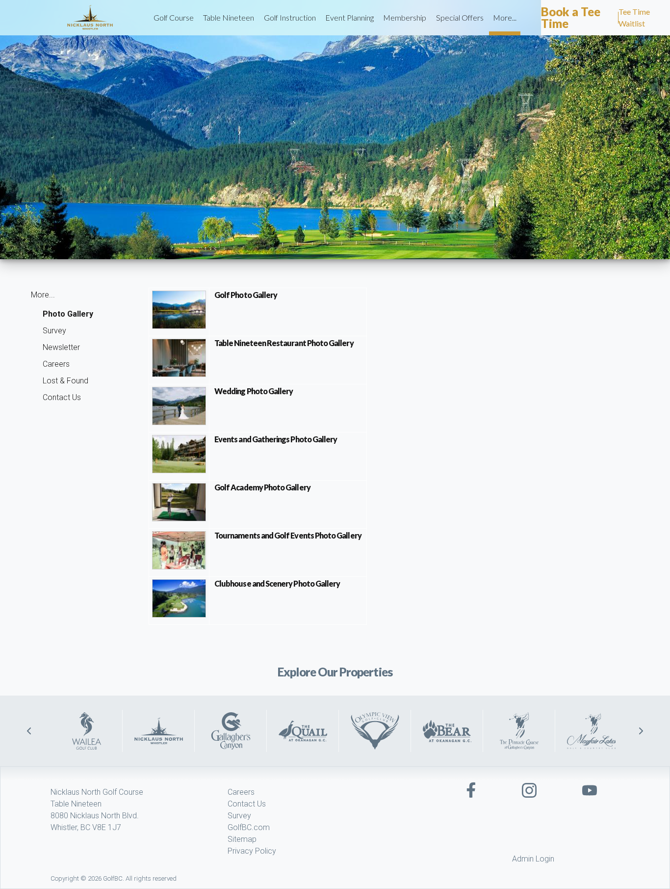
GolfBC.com (249, 827)
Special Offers (460, 17)
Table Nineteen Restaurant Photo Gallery (284, 343)
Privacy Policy (252, 851)
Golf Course (174, 17)
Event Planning (349, 17)
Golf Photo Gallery (245, 294)
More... (504, 17)
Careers (56, 364)
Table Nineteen (228, 17)
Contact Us (62, 397)
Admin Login (533, 858)
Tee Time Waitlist (634, 17)
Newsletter (61, 347)
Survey (54, 330)
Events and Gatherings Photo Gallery (275, 439)
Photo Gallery (68, 314)
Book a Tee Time (570, 17)
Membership (404, 17)
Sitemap (242, 839)
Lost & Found (65, 380)
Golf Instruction (290, 17)
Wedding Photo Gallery (253, 391)
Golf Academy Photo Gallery (262, 487)
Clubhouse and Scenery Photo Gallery (277, 583)
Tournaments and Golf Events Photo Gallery (287, 535)
